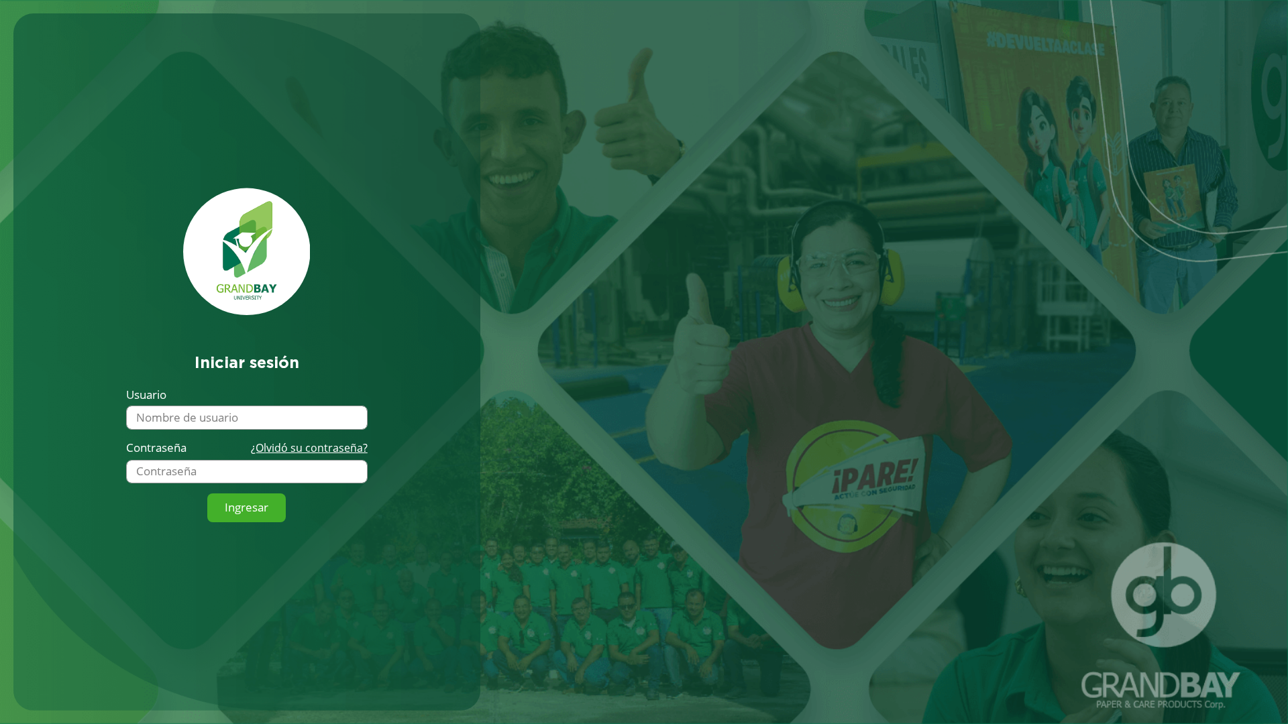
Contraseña (156, 448)
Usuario (146, 395)
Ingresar (246, 507)
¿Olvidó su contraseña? (309, 447)
